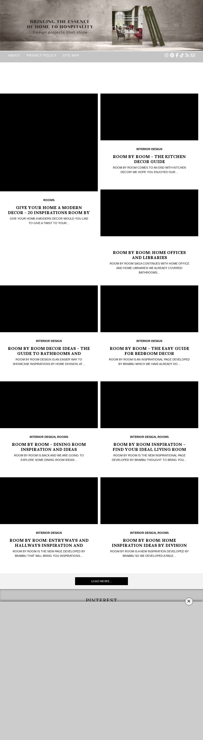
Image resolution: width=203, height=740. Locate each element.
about (14, 55)
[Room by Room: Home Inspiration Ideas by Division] (149, 500)
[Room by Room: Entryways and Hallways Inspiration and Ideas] (49, 500)
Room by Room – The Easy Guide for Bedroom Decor (149, 351)
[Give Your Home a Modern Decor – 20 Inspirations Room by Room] (49, 142)
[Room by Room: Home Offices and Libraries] (149, 212)
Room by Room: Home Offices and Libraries (149, 255)
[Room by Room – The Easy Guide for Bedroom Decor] (149, 308)
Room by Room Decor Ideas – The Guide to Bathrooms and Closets (49, 353)
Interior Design (149, 149)
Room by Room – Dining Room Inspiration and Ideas (49, 447)
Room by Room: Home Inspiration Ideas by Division (149, 543)
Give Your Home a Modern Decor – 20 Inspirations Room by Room (49, 212)
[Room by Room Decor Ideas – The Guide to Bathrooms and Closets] (49, 308)
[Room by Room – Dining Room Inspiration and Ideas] (49, 404)
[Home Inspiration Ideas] (101, 100)
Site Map (71, 55)
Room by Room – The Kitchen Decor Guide (149, 159)
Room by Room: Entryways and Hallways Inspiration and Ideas (49, 545)
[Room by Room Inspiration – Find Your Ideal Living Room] (149, 404)
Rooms (48, 200)
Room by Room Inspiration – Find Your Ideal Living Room (149, 447)
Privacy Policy (42, 55)
